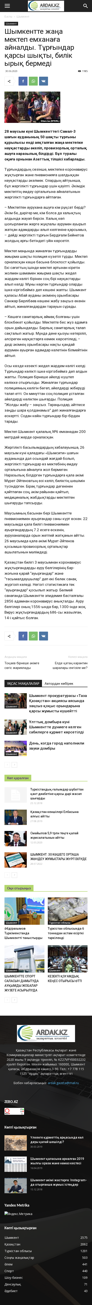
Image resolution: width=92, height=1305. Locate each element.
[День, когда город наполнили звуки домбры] (15, 748)
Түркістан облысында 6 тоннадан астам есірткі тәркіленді (66, 933)
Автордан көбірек (59, 684)
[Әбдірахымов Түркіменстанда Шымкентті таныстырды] (24, 911)
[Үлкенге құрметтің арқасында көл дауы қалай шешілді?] (15, 1143)
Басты (8, 16)
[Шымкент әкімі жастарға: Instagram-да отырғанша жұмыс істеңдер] (15, 1185)
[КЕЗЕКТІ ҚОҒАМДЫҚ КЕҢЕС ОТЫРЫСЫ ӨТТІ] (68, 959)
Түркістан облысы (59, 922)
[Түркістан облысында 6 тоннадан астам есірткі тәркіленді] (68, 911)
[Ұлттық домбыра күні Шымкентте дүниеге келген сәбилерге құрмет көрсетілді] (15, 727)
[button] (85, 6)
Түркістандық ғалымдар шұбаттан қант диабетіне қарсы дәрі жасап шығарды (57, 794)
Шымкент (23, 16)
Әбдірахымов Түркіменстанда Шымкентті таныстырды (23, 933)
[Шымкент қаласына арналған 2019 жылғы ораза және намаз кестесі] (15, 1164)
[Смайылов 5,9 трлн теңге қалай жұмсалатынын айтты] (15, 838)
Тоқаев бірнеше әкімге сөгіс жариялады (21, 665)
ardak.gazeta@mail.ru (63, 1083)
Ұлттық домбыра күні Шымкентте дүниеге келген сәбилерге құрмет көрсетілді (56, 727)
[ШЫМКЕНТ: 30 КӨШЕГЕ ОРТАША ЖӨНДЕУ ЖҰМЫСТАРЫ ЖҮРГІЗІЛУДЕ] (15, 860)
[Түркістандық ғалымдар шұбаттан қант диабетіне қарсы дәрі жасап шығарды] (15, 795)
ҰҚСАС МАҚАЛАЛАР (23, 684)
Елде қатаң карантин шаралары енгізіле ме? (70, 665)
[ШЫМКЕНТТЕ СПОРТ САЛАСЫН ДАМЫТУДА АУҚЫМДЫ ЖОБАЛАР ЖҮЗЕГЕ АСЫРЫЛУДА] (24, 959)
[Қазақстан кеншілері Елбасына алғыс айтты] (15, 817)
